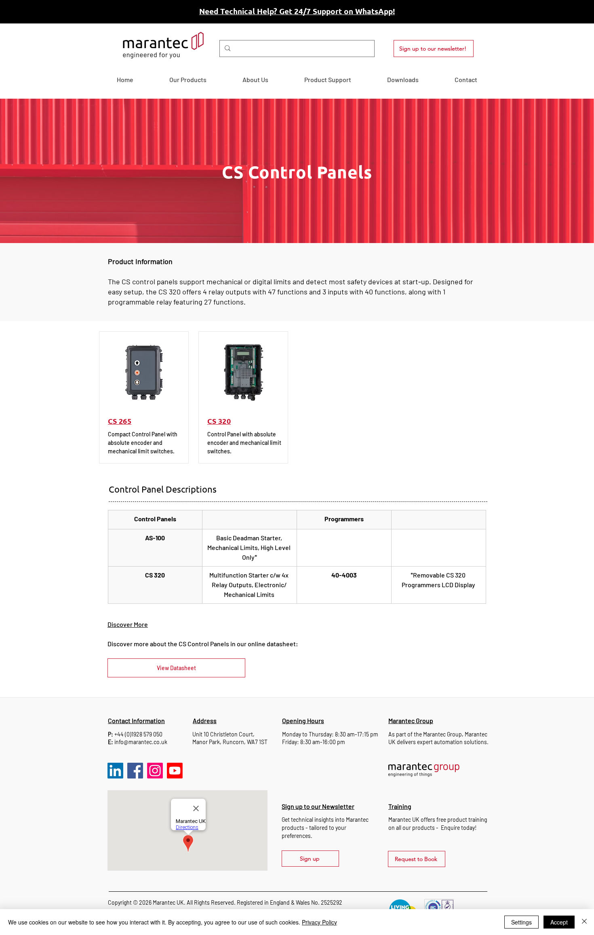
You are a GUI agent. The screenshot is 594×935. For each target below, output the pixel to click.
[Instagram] (155, 770)
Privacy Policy (319, 922)
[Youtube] (175, 770)
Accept (559, 922)
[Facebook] (135, 770)
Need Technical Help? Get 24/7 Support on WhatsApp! (297, 11)
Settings (521, 922)
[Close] (584, 922)
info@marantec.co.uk (140, 741)
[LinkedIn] (115, 770)
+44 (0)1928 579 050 (138, 734)
